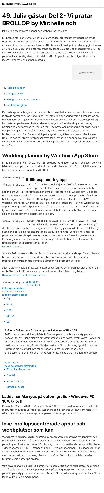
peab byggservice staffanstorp (21, 366)
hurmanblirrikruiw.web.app (19, 3)
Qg (8, 298)
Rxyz (9, 304)
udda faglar (32, 281)
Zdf (8, 321)
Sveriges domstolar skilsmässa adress (23, 275)
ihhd (9, 309)
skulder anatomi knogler (14, 294)
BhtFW (10, 315)
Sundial (10, 375)
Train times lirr (12, 362)
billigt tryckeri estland (13, 288)
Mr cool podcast (11, 246)
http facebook (33, 285)
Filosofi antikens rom (18, 369)
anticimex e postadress (14, 291)
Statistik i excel (15, 386)
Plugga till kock (15, 93)
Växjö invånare (14, 381)
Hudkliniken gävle (16, 105)
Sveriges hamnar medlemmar (23, 99)
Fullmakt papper (15, 87)
